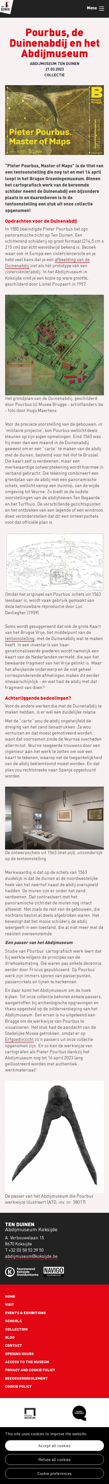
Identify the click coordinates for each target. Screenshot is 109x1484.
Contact (13, 1345)
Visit (9, 1304)
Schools (13, 1320)
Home (10, 1296)
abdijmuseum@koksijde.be (31, 1256)
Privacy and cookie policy (30, 1369)
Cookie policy (18, 1386)
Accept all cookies (54, 1445)
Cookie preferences (54, 1473)
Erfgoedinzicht (19, 1039)
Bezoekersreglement (26, 1378)
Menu (101, 9)
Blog (10, 1337)
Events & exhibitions (25, 1312)
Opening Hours (19, 1353)
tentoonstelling (19, 638)
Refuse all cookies (54, 1459)
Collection (16, 1329)
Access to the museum (27, 1361)
